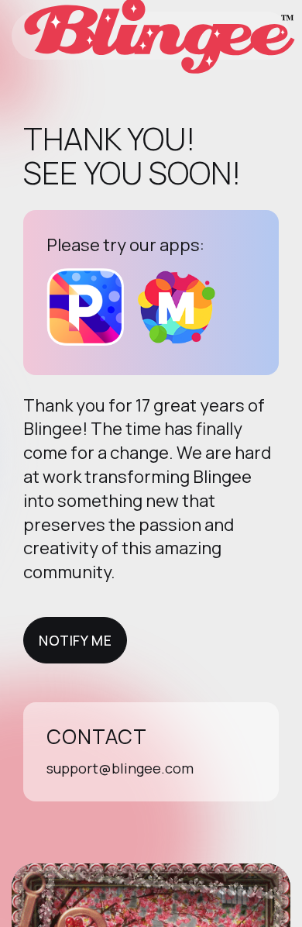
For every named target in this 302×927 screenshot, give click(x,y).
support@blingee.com (120, 768)
